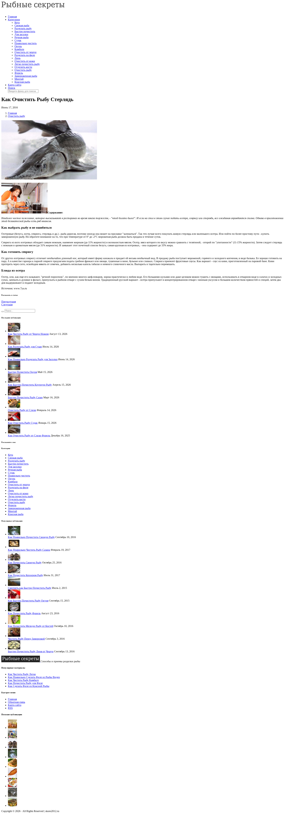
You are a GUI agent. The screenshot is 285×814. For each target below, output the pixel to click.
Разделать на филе (25, 55)
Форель (19, 73)
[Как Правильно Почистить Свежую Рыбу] (12, 756)
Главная (12, 16)
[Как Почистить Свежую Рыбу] (12, 747)
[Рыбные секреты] (33, 8)
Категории (14, 19)
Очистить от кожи (25, 61)
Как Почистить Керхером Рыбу (25, 575)
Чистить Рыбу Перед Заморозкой (26, 638)
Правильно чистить (26, 43)
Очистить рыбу (23, 70)
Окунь (18, 46)
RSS (10, 708)
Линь (17, 58)
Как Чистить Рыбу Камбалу (23, 680)
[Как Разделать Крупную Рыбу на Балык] (12, 776)
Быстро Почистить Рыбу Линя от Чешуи (30, 651)
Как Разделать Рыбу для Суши (25, 346)
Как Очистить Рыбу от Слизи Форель (29, 435)
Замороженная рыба (26, 76)
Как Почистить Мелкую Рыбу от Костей (30, 626)
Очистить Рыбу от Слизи (22, 410)
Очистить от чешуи (25, 52)
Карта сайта (14, 84)
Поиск (11, 87)
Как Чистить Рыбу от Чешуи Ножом (28, 334)
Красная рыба (22, 81)
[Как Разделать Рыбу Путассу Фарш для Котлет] (12, 786)
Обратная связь (16, 702)
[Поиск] (2, 311)
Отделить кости (23, 67)
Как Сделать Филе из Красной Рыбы (28, 686)
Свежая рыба (22, 25)
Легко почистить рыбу (27, 64)
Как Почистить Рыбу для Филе (25, 683)
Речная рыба (22, 37)
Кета (17, 22)
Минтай (19, 79)
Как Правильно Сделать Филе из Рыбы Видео (34, 677)
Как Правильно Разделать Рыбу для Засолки (33, 359)
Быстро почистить (25, 31)
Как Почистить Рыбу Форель (24, 613)
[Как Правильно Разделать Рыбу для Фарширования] (12, 795)
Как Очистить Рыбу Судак (23, 422)
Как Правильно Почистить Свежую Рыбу (31, 537)
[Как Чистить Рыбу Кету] (12, 737)
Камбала (19, 49)
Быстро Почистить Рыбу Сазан (25, 397)
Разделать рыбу (23, 28)
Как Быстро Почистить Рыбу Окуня (28, 600)
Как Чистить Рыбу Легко (22, 674)
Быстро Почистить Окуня (22, 372)
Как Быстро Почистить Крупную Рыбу (30, 384)
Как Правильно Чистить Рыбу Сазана (29, 549)
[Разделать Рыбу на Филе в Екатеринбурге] (12, 805)
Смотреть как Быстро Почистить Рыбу (29, 588)
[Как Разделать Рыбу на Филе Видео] (12, 766)
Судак (18, 40)
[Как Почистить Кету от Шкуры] (12, 727)
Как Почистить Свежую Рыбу (25, 562)
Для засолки (21, 34)
